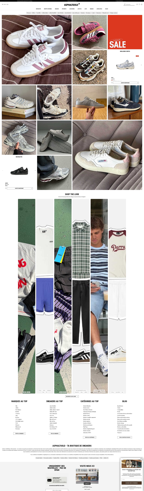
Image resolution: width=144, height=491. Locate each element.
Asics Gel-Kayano (75, 12)
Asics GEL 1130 (53, 428)
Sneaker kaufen (39, 457)
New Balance (18, 409)
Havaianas (88, 12)
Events (118, 411)
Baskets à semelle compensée (89, 417)
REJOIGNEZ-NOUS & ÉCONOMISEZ (132, 482)
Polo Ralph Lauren (19, 421)
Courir (93, 12)
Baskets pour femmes (87, 425)
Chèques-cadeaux (113, 12)
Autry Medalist (60, 12)
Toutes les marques (19, 433)
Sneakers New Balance (73, 457)
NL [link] (6, 4)
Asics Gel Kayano (53, 413)
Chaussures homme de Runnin (89, 411)
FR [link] (7, 4)
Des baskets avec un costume (123, 430)
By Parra (17, 417)
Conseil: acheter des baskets (123, 428)
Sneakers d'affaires (87, 423)
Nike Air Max (52, 421)
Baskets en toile (86, 419)
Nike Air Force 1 (53, 419)
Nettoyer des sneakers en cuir (123, 419)
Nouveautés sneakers (48, 457)
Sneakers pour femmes (83, 457)
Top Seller (39, 12)
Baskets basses (86, 413)
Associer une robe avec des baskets (124, 413)
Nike (16, 406)
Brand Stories (120, 406)
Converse (17, 413)
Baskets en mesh (86, 430)
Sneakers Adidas (64, 457)
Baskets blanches (87, 406)
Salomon (17, 425)
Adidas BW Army (53, 411)
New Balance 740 (53, 427)
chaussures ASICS (87, 432)
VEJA (16, 423)
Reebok (17, 411)
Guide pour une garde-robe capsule (124, 425)
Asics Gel (52, 415)
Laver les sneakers (121, 415)
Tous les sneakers (54, 433)
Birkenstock (18, 427)
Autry (16, 415)
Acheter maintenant (125, 82)
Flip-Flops (85, 427)
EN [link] (2, 4)
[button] (111, 83)
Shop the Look (105, 12)
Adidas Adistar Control (54, 409)
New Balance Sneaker (87, 409)
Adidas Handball (52, 12)
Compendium (120, 409)
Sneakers (83, 12)
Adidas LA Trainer (53, 417)
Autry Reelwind (68, 12)
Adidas (16, 407)
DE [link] (4, 4)
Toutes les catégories (89, 437)
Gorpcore (119, 432)
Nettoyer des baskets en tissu (123, 417)
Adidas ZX (106, 457)
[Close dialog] (141, 459)
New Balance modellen (122, 421)
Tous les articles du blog (124, 437)
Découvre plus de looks (71, 396)
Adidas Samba (45, 12)
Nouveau (28, 12)
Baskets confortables (121, 427)
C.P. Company (18, 419)
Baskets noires (86, 407)
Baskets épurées (86, 421)
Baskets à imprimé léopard (88, 428)
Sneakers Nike (56, 457)
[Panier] (141, 4)
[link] (72, 4)
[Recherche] (125, 4)
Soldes (33, 12)
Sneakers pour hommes (94, 457)
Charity (118, 407)
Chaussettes (98, 12)
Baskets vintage (120, 423)
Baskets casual (86, 415)
